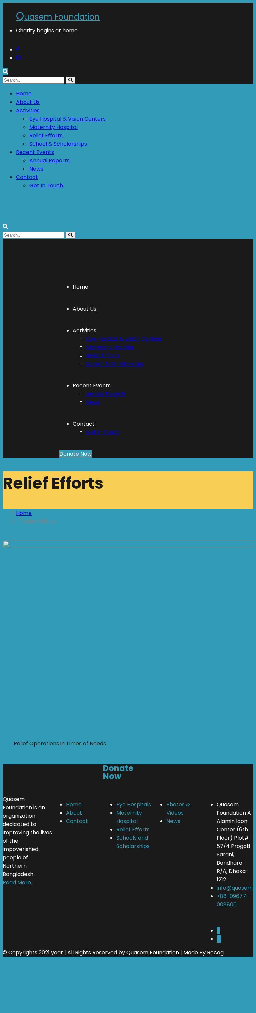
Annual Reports (49, 160)
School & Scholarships (58, 144)
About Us (28, 102)
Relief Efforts (46, 135)
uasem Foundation (58, 16)
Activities (28, 110)
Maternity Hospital (53, 127)
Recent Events (35, 152)
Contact (27, 177)
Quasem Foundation (152, 952)
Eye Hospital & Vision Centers (67, 119)
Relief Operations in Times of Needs (60, 743)
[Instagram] (219, 939)
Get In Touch (46, 185)
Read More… (18, 882)
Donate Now (75, 454)
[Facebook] (218, 930)
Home (24, 93)
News (36, 169)
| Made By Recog (201, 952)
